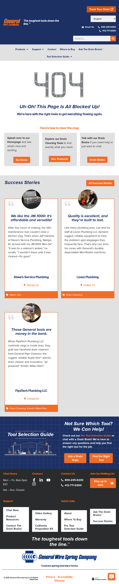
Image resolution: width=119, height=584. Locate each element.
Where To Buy (72, 519)
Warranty (40, 519)
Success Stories (102, 521)
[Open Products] (27, 49)
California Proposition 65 (44, 527)
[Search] (113, 38)
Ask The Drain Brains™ (101, 513)
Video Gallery (43, 513)
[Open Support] (43, 49)
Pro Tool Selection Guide (96, 436)
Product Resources (12, 517)
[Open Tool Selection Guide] (71, 57)
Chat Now (12, 510)
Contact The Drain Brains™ (14, 527)
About (68, 513)
